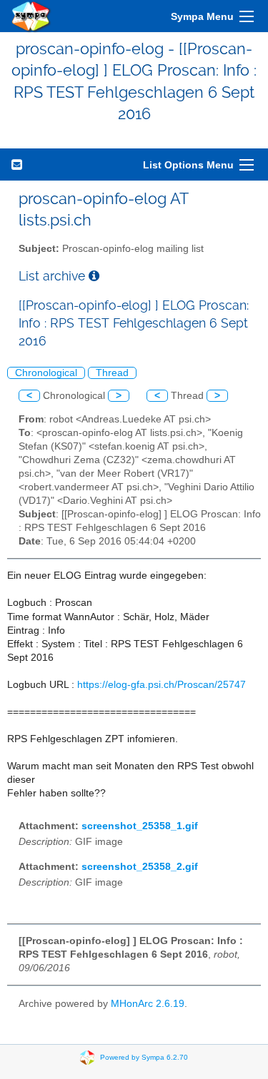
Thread (112, 373)
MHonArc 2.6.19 (147, 1003)
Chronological (46, 373)
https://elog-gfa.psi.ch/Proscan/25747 (161, 684)
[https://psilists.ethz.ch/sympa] (31, 16)
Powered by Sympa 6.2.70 (144, 1057)
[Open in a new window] (94, 275)
